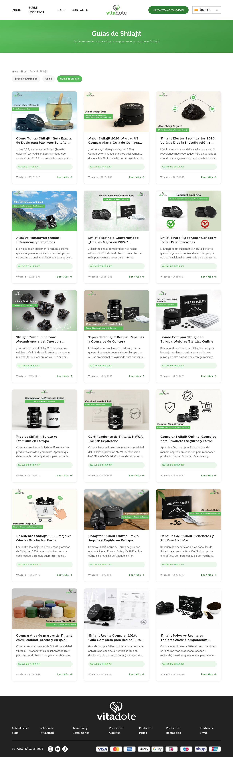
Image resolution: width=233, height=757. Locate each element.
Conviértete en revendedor (168, 10)
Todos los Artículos (26, 78)
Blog (60, 10)
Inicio (16, 10)
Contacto (80, 10)
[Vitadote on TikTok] (65, 749)
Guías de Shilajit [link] (29, 166)
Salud (48, 78)
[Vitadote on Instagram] (50, 749)
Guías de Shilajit (69, 78)
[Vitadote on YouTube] (57, 749)
